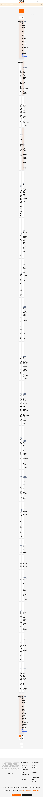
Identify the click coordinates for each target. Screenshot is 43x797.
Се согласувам (16, 794)
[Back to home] (22, 1)
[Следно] (21, 747)
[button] (2, 1)
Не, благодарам (27, 794)
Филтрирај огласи (21, 11)
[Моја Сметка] (40, 1)
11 (21, 744)
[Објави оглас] (37, 1)
